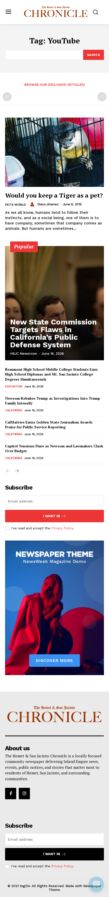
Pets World (15, 204)
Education (13, 386)
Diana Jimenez (48, 204)
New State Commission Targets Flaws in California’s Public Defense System (53, 333)
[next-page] (16, 471)
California (13, 410)
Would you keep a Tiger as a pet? (54, 195)
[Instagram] (24, 793)
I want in (51, 516)
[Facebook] (10, 793)
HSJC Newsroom (23, 353)
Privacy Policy (62, 528)
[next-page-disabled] (101, 96)
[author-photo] (33, 204)
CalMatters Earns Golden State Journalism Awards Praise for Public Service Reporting (49, 425)
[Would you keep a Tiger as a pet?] (54, 152)
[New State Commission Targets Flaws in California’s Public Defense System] (54, 303)
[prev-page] (7, 96)
